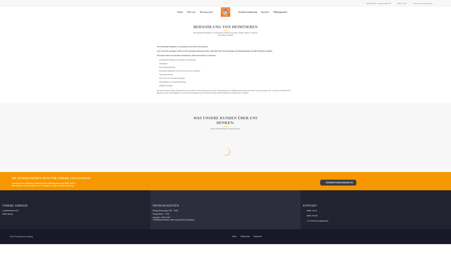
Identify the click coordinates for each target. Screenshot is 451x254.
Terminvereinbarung (247, 12)
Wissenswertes (206, 12)
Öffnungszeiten (280, 12)
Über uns (191, 12)
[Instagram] (445, 3)
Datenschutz (245, 236)
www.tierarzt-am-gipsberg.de (423, 3)
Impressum (258, 236)
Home (180, 12)
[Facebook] (442, 3)
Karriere (265, 12)
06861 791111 (402, 3)
